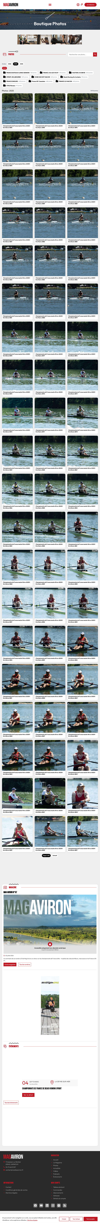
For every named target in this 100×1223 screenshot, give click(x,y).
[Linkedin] (47, 1205)
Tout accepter (90, 1219)
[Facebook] (35, 1205)
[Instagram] (53, 1205)
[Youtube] (41, 1205)
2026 (9, 64)
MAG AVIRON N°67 (10, 892)
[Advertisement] (49, 872)
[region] (50, 1218)
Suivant (55, 855)
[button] (50, 4)
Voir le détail (28, 1095)
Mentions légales (32, 1220)
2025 (15, 64)
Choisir (64, 1219)
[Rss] (65, 1205)
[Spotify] (59, 1205)
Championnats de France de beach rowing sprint (42, 1088)
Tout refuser (76, 1219)
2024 (21, 64)
